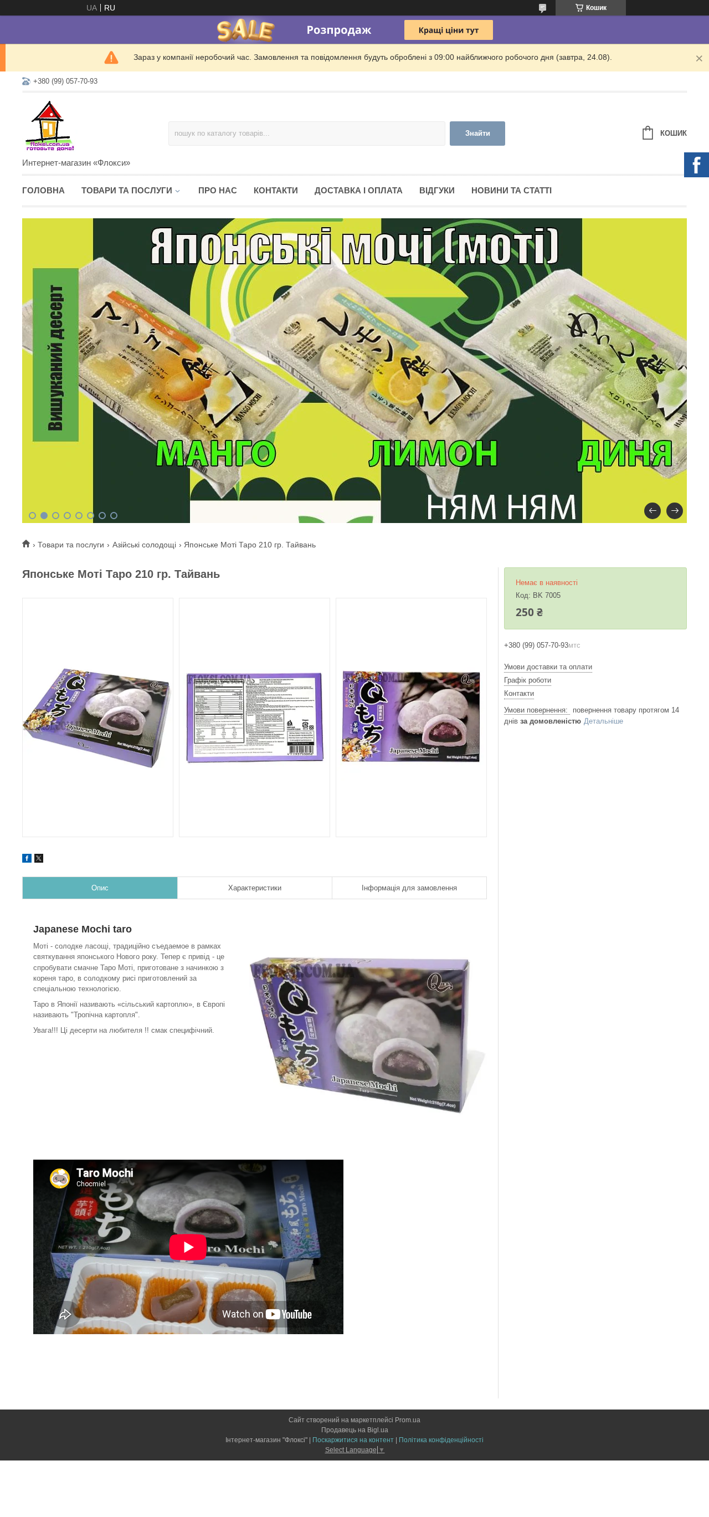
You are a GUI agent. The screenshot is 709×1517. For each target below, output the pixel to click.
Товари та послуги (126, 190)
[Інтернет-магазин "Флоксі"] (95, 125)
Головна (43, 190)
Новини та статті (511, 190)
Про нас (217, 190)
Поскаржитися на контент (353, 1440)
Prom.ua (407, 1420)
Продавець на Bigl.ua (354, 1430)
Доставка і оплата (359, 190)
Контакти (276, 190)
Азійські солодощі (144, 544)
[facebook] (27, 859)
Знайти (477, 133)
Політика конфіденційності (441, 1440)
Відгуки (437, 190)
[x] (38, 859)
